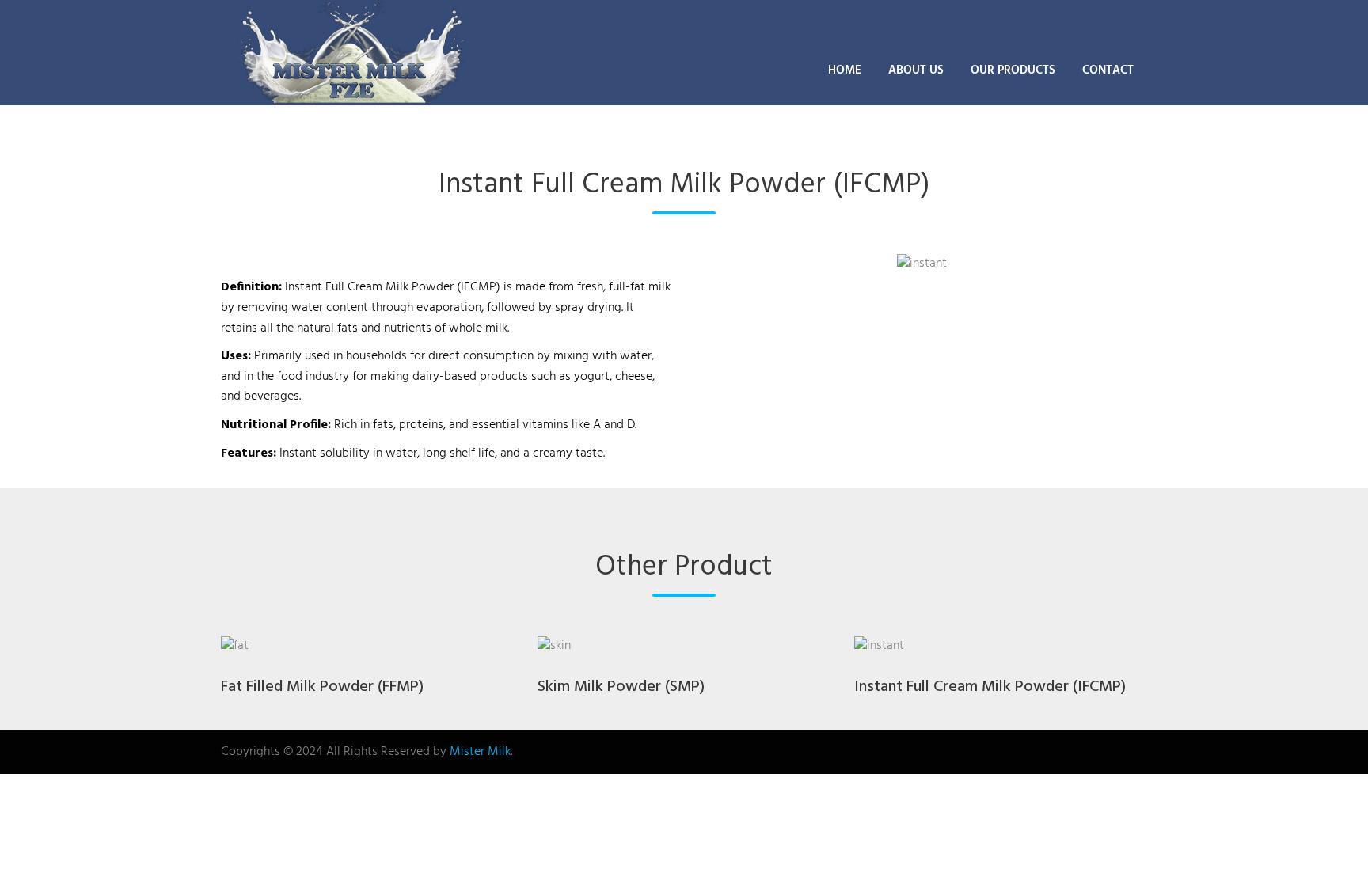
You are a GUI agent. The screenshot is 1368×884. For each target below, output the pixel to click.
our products (1013, 70)
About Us (916, 70)
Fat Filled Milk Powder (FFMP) (322, 687)
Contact (1108, 70)
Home (844, 70)
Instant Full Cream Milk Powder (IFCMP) (990, 687)
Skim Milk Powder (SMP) (621, 687)
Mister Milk (480, 752)
